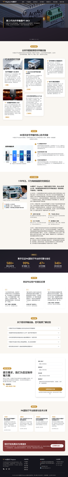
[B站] (9, 469)
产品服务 (29, 2)
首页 (23, 2)
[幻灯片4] (38, 39)
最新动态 (26, 469)
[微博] (6, 469)
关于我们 (42, 2)
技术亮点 (35, 2)
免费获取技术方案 (50, 389)
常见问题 (55, 2)
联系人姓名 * (41, 361)
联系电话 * (40, 367)
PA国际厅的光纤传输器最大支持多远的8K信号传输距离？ (22, 328)
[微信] (3, 469)
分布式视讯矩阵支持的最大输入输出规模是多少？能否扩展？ (23, 337)
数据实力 (48, 2)
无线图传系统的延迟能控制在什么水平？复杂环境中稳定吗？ (23, 333)
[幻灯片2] (33, 39)
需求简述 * (40, 379)
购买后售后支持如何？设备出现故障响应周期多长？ (21, 346)
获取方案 (26, 467)
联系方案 (62, 2)
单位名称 (40, 373)
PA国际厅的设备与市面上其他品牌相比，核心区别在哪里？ (23, 342)
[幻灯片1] (30, 39)
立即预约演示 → (57, 446)
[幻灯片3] (35, 39)
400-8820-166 (10, 386)
